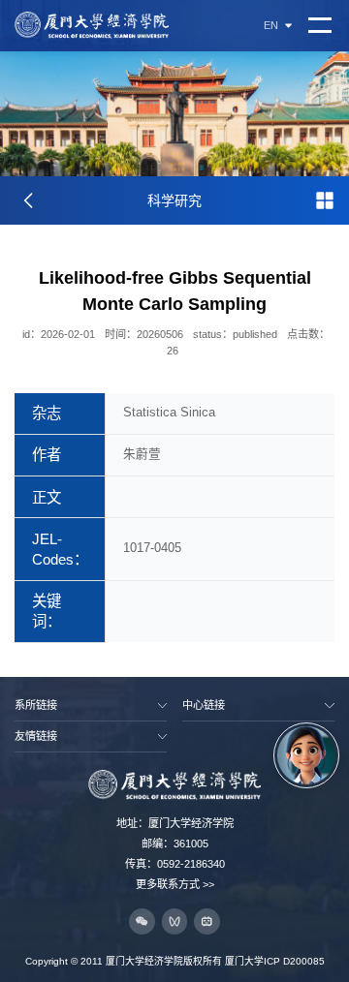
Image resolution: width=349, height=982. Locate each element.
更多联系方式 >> (175, 884)
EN (271, 25)
